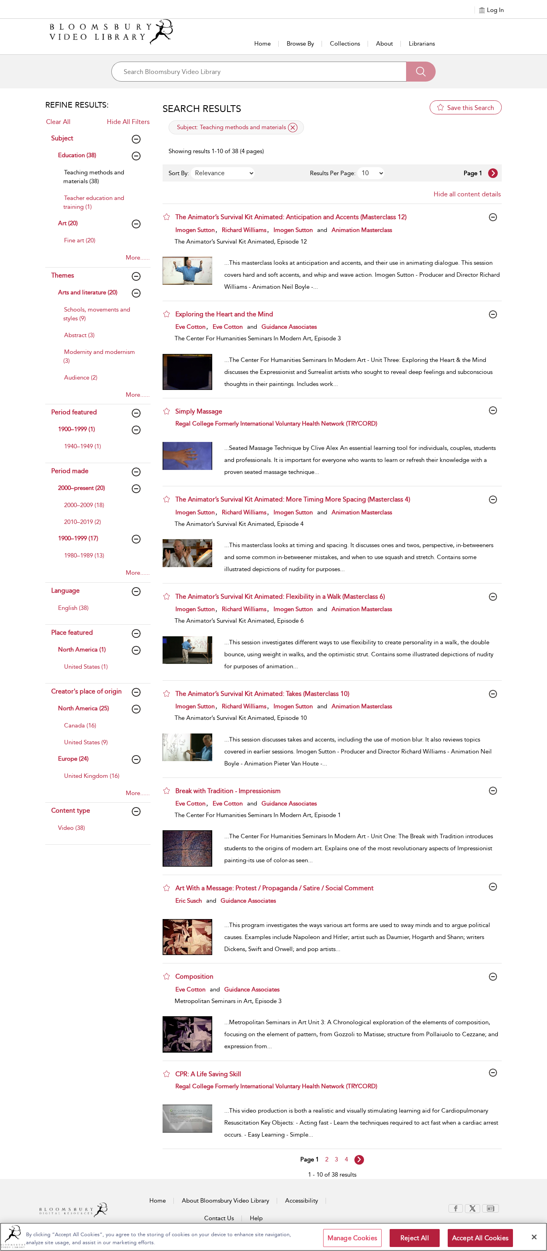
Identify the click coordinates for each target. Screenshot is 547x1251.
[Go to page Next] (359, 1160)
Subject (62, 138)
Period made (69, 471)
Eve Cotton (190, 326)
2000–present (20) (81, 488)
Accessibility (301, 1200)
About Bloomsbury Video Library (225, 1200)
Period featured (74, 412)
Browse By (300, 43)
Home (262, 43)
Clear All (58, 122)
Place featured (72, 632)
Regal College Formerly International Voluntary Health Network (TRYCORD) (276, 423)
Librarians (422, 43)
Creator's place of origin (86, 691)
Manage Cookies (352, 1238)
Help (256, 1218)
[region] (273, 1237)
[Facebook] (456, 1207)
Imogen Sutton (195, 230)
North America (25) (83, 708)
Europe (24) (73, 758)
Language (65, 590)
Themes (62, 275)
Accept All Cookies (480, 1238)
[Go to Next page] (493, 173)
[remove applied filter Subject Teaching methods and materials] (293, 127)
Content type (70, 810)
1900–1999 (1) (76, 429)
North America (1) (82, 649)
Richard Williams (244, 230)
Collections (345, 43)
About (384, 43)
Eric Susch (188, 900)
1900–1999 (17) (78, 538)
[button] (167, 217)
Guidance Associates (289, 326)
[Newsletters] (491, 1207)
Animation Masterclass (362, 230)
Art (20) (68, 223)
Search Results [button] (202, 108)
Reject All (414, 1238)
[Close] (534, 1237)
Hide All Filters (128, 122)
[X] (472, 1207)
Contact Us (219, 1218)
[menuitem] (100, 181)
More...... (138, 257)
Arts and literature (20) (87, 292)
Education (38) (77, 155)
